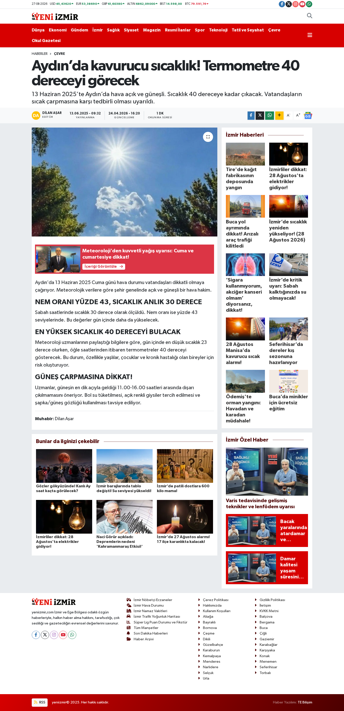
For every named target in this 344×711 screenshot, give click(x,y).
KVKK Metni (269, 611)
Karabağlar (269, 645)
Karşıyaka (267, 650)
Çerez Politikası (215, 600)
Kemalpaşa (212, 656)
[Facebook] (36, 635)
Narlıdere (210, 667)
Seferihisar (268, 667)
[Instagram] (54, 635)
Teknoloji (218, 30)
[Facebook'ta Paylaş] (251, 115)
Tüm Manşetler (146, 628)
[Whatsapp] (72, 635)
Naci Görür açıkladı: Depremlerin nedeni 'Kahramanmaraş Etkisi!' (119, 541)
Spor (200, 30)
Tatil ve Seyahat (248, 30)
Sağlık (113, 30)
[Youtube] (63, 635)
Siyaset (131, 30)
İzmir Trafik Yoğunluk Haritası (157, 616)
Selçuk (208, 673)
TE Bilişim (305, 702)
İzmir (97, 30)
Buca (264, 628)
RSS (42, 702)
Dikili (206, 639)
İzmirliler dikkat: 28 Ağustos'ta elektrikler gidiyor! (57, 541)
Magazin (152, 30)
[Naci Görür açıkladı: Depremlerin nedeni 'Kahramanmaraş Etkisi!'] (124, 517)
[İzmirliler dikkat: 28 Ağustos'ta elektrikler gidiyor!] (64, 517)
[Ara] (309, 16)
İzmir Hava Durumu (149, 605)
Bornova (210, 628)
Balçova (266, 616)
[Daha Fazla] (279, 115)
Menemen (268, 661)
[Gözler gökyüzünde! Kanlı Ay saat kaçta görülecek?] (64, 466)
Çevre (274, 30)
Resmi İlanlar (178, 30)
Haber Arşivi (144, 639)
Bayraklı (209, 622)
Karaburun (211, 650)
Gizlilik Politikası (272, 600)
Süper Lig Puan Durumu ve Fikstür (160, 622)
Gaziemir (267, 639)
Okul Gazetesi (46, 40)
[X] (45, 635)
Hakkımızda (212, 605)
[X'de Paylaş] (260, 115)
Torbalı (265, 673)
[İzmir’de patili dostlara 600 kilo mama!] (185, 466)
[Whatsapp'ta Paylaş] (269, 115)
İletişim (265, 605)
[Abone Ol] (308, 115)
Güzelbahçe (213, 645)
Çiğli (263, 633)
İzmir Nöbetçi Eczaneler (153, 600)
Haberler (40, 54)
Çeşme (209, 633)
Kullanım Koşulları (216, 611)
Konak (265, 656)
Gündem (79, 30)
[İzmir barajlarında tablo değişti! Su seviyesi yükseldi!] (124, 466)
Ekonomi (57, 30)
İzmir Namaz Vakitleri (150, 611)
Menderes (211, 661)
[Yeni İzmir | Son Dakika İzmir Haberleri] (55, 16)
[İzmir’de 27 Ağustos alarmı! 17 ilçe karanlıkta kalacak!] (185, 517)
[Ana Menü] (309, 35)
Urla (206, 678)
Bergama (267, 622)
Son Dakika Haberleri (151, 633)
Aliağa (208, 616)
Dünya (38, 30)
